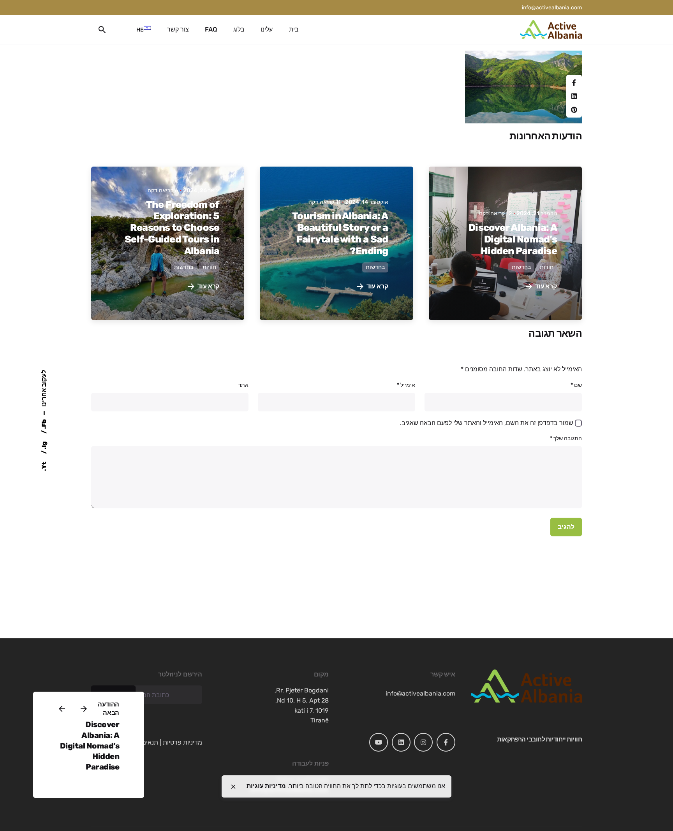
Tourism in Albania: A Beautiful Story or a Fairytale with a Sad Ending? (340, 233)
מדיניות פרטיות (182, 742)
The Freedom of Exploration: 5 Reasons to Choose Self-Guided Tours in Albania (172, 228)
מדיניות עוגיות (266, 786)
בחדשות (521, 267)
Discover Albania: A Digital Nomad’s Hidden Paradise (90, 745)
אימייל (406, 385)
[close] (233, 786)
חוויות (546, 267)
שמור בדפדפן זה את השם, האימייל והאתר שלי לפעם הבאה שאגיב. (486, 423)
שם (576, 385)
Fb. (44, 424)
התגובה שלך (566, 438)
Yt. (44, 466)
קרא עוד (546, 286)
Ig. (44, 445)
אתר (243, 385)
